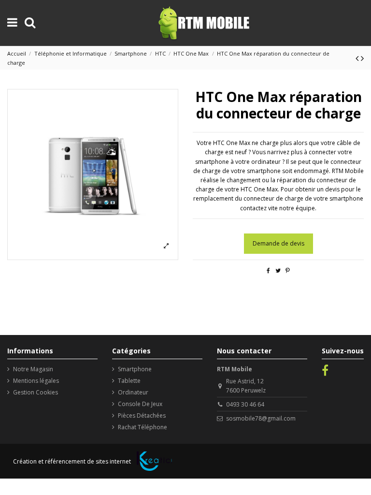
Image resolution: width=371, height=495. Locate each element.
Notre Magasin (33, 369)
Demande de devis (278, 243)
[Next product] (362, 58)
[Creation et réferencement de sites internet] (154, 461)
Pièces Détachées (142, 415)
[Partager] (268, 270)
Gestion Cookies (35, 392)
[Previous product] (358, 58)
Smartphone (135, 369)
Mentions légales (36, 381)
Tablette (129, 381)
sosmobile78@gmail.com (261, 418)
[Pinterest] (287, 270)
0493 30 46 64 (245, 404)
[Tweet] (278, 270)
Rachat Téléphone (142, 427)
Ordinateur (133, 392)
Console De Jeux (140, 404)
